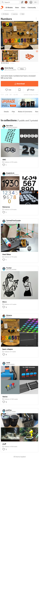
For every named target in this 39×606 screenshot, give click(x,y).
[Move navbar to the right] (37, 7)
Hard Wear (6, 254)
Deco (4, 302)
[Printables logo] (2, 7)
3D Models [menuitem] (9, 7)
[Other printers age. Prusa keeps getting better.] (19, 103)
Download (21, 84)
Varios (5, 397)
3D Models (6, 14)
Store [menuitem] (17, 7)
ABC (4, 160)
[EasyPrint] (22, 2)
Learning (15, 14)
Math (23, 14)
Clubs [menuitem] (23, 7)
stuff (4, 444)
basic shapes (7, 349)
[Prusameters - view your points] (26, 2)
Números (6, 207)
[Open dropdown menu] (36, 18)
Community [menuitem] (32, 7)
